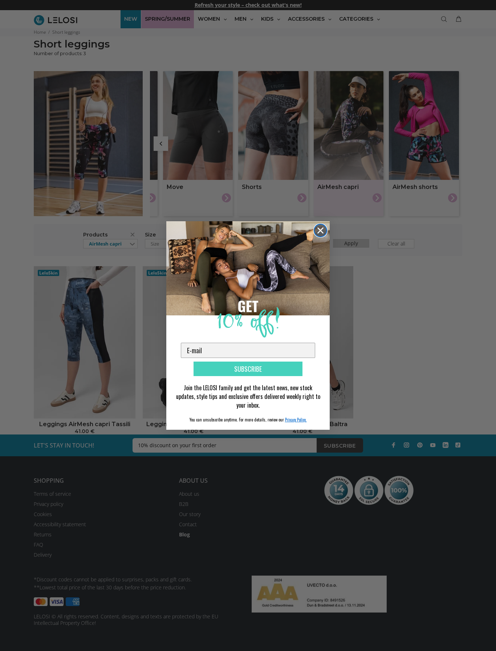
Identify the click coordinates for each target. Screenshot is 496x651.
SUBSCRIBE (248, 369)
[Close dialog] (320, 230)
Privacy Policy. (296, 420)
